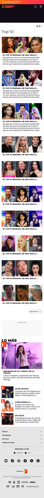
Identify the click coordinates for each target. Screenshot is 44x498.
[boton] (32, 432)
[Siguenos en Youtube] (6, 462)
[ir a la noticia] (22, 45)
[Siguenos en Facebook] (25, 462)
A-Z (38, 26)
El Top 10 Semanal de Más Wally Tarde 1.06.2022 (19, 122)
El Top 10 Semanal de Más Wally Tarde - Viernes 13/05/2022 (19, 205)
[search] (35, 7)
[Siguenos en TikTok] (12, 462)
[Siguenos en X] (31, 462)
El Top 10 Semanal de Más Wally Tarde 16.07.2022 (19, 89)
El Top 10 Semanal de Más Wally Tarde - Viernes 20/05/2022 (19, 180)
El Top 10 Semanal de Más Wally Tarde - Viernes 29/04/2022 (19, 279)
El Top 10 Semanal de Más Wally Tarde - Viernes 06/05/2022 (19, 254)
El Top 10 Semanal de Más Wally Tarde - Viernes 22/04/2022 (19, 304)
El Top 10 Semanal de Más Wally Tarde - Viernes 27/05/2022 (19, 155)
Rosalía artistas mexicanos (10, 2)
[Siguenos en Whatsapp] (38, 462)
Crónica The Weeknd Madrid (11, 1)
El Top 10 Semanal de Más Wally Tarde (19, 56)
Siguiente (34, 311)
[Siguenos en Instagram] (18, 462)
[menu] (41, 6)
